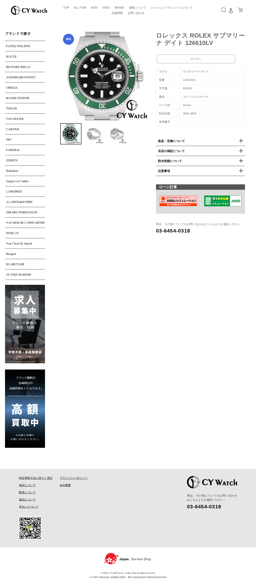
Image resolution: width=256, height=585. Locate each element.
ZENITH (12, 160)
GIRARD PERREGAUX (21, 212)
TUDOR (11, 108)
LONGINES (14, 191)
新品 (68, 39)
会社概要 (65, 485)
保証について (27, 485)
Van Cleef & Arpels (19, 243)
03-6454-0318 (173, 230)
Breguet (11, 253)
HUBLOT (12, 233)
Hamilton (12, 170)
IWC (9, 139)
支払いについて (29, 506)
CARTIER (12, 129)
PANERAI (13, 150)
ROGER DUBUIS (17, 98)
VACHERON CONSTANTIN (25, 222)
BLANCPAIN (15, 264)
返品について (27, 499)
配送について (27, 492)
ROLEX (11, 56)
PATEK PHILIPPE (18, 46)
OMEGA (12, 87)
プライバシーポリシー (74, 478)
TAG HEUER (15, 118)
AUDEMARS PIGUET (21, 77)
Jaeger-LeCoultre (17, 181)
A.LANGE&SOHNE (19, 202)
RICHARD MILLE (18, 67)
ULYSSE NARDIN (18, 274)
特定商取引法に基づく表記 (36, 478)
